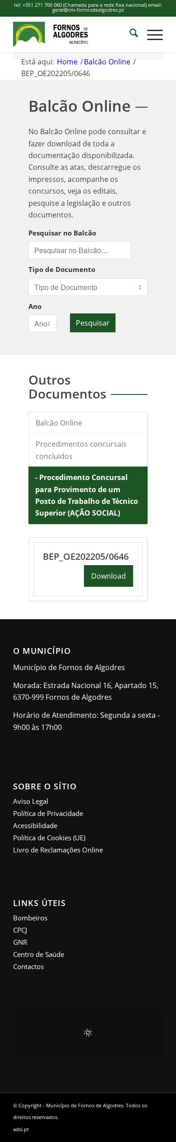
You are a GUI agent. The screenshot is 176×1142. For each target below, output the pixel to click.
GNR (20, 942)
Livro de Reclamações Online (58, 849)
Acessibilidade (35, 825)
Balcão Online (59, 423)
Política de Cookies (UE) (49, 837)
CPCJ (20, 929)
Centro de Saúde (38, 954)
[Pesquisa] (129, 34)
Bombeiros (30, 917)
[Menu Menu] (150, 34)
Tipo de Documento (61, 269)
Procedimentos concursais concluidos (81, 450)
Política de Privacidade (48, 813)
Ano (35, 306)
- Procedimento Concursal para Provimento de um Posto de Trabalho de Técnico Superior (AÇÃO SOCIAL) (86, 495)
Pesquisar (93, 323)
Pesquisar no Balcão (62, 232)
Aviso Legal (30, 801)
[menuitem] (129, 34)
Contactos (28, 966)
